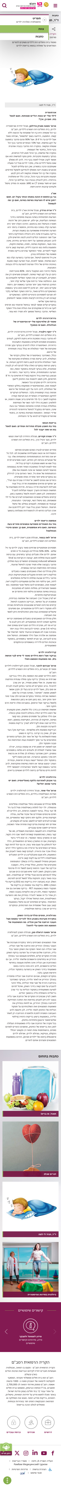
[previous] (54, 1332)
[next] (7, 1332)
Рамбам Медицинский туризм (30, 1464)
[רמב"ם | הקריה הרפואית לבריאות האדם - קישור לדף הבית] (28, 6)
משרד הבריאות (19, 1460)
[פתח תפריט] (55, 5)
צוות (41, 29)
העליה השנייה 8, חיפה (42, 1460)
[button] (24, 20)
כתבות (39, 36)
